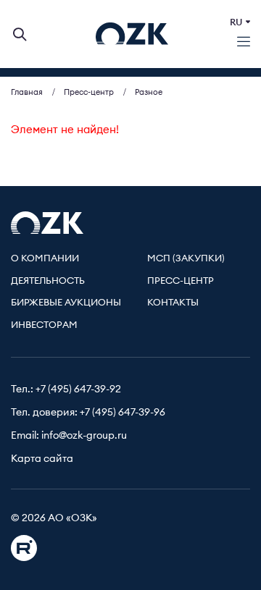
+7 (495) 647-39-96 (122, 413)
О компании (45, 259)
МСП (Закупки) (186, 259)
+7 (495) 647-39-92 (78, 389)
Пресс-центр (180, 281)
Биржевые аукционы (66, 303)
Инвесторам (44, 325)
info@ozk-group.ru (84, 436)
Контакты (173, 303)
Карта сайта (42, 459)
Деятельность (48, 281)
